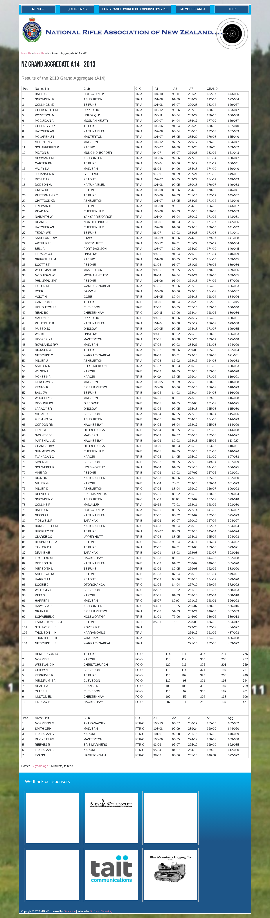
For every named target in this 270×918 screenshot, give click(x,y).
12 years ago (39, 766)
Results (26, 53)
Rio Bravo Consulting (101, 911)
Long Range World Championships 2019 (135, 9)
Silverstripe (69, 911)
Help (232, 9)
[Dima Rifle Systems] (52, 818)
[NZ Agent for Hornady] (111, 818)
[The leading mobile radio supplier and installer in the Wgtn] (111, 875)
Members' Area (193, 9)
